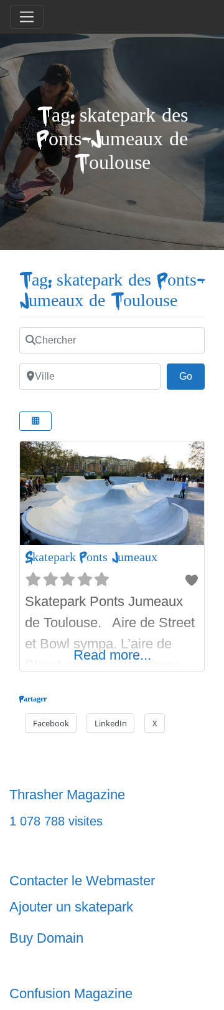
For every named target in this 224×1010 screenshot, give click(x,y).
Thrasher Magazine (67, 794)
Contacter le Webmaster (82, 880)
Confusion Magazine (71, 993)
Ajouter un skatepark (71, 907)
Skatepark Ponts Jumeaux (91, 557)
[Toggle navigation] (27, 17)
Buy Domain (46, 938)
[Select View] (35, 421)
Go (192, 376)
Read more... (112, 655)
